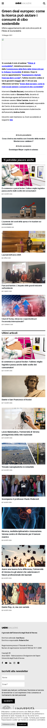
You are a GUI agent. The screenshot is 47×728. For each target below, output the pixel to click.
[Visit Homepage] (23, 3)
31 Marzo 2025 (7, 291)
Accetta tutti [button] (22, 724)
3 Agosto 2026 (7, 610)
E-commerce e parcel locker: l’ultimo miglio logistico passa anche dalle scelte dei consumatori (22, 365)
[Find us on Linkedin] (10, 663)
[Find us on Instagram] (14, 663)
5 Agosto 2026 (7, 540)
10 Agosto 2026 (7, 470)
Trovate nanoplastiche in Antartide (18, 467)
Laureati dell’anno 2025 (11, 255)
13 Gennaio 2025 (8, 324)
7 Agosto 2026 (7, 502)
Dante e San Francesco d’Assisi (16, 400)
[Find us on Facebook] (2, 663)
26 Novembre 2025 (8, 227)
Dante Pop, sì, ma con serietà (15, 607)
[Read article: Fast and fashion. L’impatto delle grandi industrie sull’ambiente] (23, 272)
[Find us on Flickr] (18, 663)
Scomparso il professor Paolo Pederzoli (20, 499)
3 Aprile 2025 (7, 258)
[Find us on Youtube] (6, 663)
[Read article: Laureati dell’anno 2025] (23, 242)
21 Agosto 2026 (7, 194)
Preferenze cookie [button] (8, 724)
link (11, 120)
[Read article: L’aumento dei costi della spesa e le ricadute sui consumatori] (23, 208)
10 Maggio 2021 (7, 35)
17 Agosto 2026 (7, 403)
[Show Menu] (3, 3)
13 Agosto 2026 (7, 438)
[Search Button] (44, 3)
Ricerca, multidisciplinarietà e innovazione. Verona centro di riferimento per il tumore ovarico (22, 534)
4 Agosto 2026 (7, 578)
